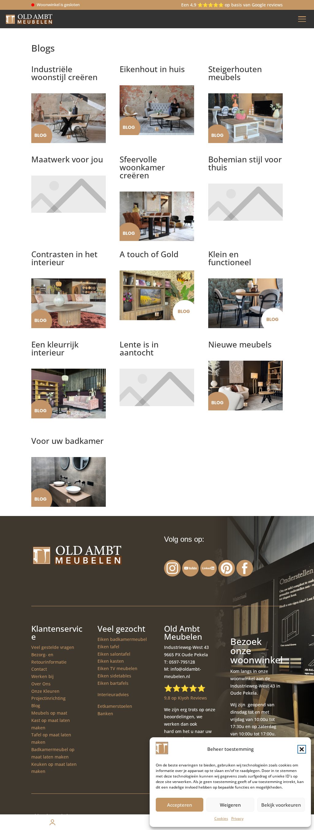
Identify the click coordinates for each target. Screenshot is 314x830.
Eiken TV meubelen (117, 668)
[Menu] (302, 19)
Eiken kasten (111, 661)
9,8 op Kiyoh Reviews (185, 698)
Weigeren (230, 805)
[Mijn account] (52, 822)
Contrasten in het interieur (64, 258)
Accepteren (179, 805)
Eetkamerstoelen (115, 706)
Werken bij (42, 676)
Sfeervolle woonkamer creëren (142, 167)
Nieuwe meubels (240, 344)
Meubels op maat (49, 713)
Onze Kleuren (45, 691)
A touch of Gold (149, 254)
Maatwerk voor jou (67, 159)
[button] (302, 749)
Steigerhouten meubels (235, 73)
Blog (35, 705)
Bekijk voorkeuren (281, 805)
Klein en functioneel (229, 258)
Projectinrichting (48, 698)
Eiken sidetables (114, 676)
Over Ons (41, 684)
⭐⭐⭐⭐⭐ (184, 687)
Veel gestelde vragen (52, 647)
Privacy (237, 818)
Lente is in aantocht (139, 348)
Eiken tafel (108, 647)
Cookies (221, 818)
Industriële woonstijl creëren (64, 73)
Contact (39, 669)
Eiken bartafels (113, 683)
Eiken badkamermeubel (122, 639)
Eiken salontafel (114, 654)
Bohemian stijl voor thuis (245, 163)
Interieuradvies (113, 694)
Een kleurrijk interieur (54, 348)
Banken (105, 713)
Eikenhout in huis (152, 69)
